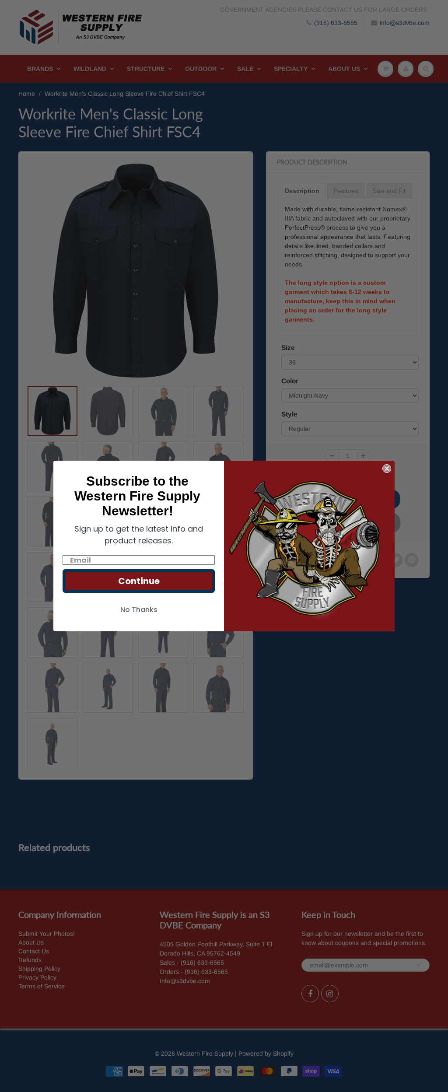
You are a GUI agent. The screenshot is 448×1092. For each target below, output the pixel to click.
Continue (139, 581)
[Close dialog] (386, 468)
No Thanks (139, 610)
